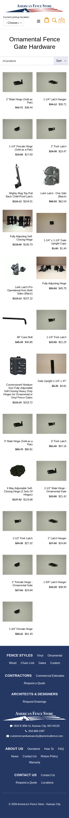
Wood (12, 662)
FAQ (61, 748)
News (14, 756)
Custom (55, 662)
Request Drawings (34, 701)
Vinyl (40, 655)
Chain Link (27, 662)
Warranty (34, 762)
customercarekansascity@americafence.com (36, 735)
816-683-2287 (37, 730)
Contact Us (30, 756)
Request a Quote (34, 683)
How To (49, 748)
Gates (42, 662)
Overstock (33, 748)
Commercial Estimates (50, 675)
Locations (47, 782)
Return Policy (49, 756)
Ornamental (55, 655)
